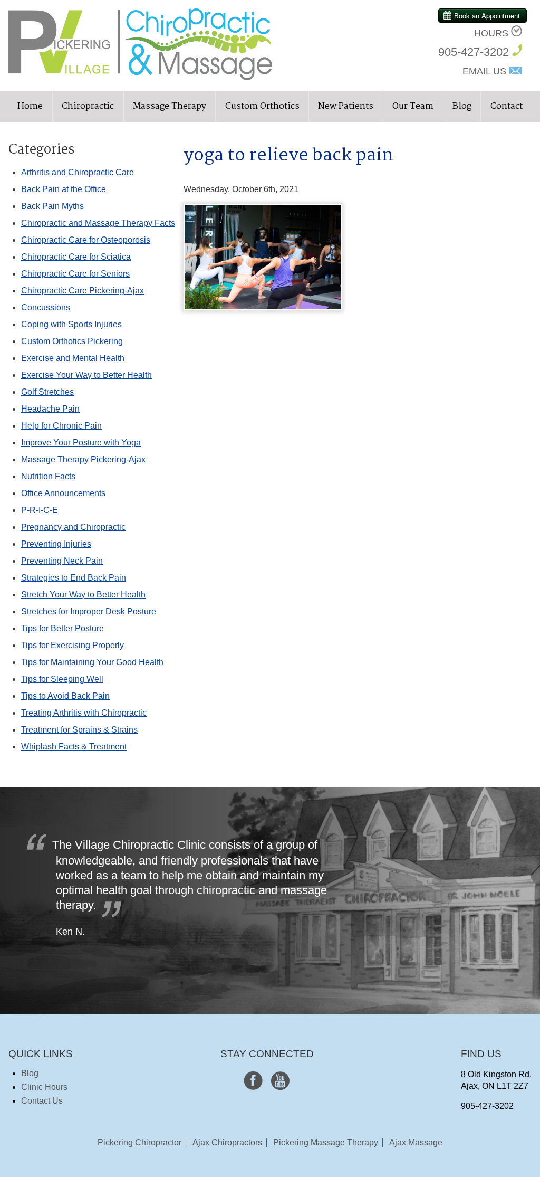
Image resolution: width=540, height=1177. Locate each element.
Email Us (484, 71)
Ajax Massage (415, 1142)
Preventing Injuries (56, 543)
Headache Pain (50, 408)
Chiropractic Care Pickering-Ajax (82, 290)
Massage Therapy (169, 106)
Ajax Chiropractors (227, 1142)
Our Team (412, 106)
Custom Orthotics (262, 106)
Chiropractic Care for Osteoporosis (85, 239)
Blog (461, 106)
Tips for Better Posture (62, 628)
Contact (506, 106)
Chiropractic (88, 106)
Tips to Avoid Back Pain (65, 695)
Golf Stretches (47, 391)
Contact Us (42, 1100)
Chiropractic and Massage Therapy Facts (98, 223)
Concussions (45, 307)
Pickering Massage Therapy (325, 1142)
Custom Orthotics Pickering (72, 341)
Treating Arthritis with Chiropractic (84, 712)
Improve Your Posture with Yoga (81, 442)
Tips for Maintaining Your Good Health (92, 662)
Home (30, 106)
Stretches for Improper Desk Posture (88, 611)
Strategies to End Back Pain (73, 577)
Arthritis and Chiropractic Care (77, 172)
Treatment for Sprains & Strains (79, 729)
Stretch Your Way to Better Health (83, 594)
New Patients (345, 106)
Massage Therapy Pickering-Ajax (83, 459)
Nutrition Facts (48, 476)
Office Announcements (63, 493)
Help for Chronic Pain (61, 425)
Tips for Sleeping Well (62, 679)
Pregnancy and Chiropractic (73, 527)
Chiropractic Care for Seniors (75, 273)
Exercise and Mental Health (72, 358)
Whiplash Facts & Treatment (74, 746)
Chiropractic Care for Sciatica (76, 256)
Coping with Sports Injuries (71, 324)
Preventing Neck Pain (62, 560)
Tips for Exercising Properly (72, 645)
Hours (491, 33)
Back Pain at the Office (63, 189)
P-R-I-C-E (39, 510)
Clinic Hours (44, 1087)
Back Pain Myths (52, 206)
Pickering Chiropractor (139, 1142)
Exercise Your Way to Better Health (86, 375)
